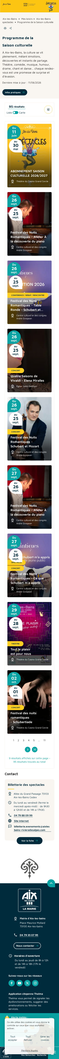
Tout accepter (12, 1038)
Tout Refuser (28, 1038)
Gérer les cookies (45, 1038)
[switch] (16, 112)
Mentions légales (29, 1050)
